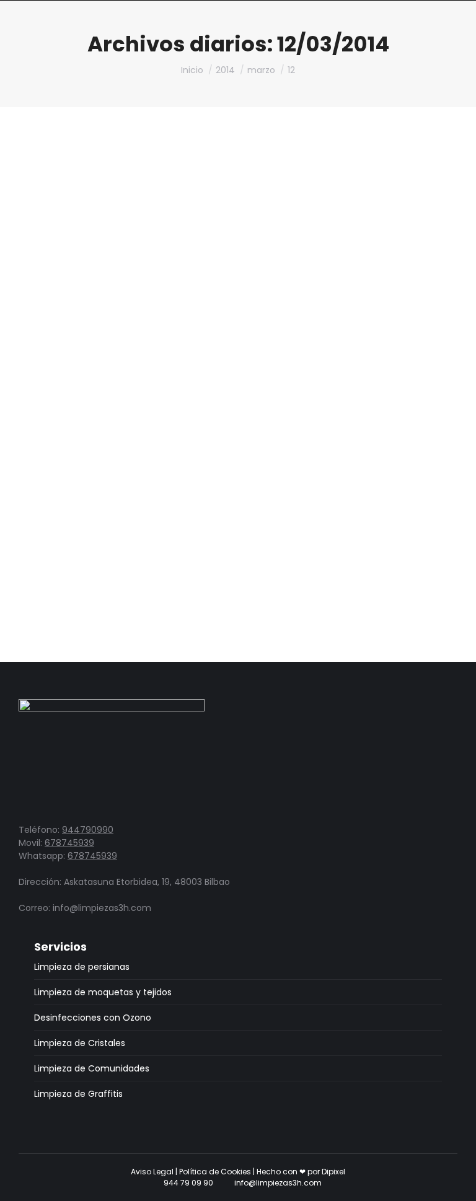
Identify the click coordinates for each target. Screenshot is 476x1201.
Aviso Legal (152, 1171)
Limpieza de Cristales (79, 1043)
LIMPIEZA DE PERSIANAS (99, 482)
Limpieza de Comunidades (91, 1068)
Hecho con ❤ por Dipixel (301, 1171)
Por (160, 500)
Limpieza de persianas (77, 500)
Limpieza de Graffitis (78, 1094)
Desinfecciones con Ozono (92, 1017)
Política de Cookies (215, 1171)
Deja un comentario (287, 500)
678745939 (69, 843)
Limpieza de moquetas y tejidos (103, 992)
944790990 (87, 830)
